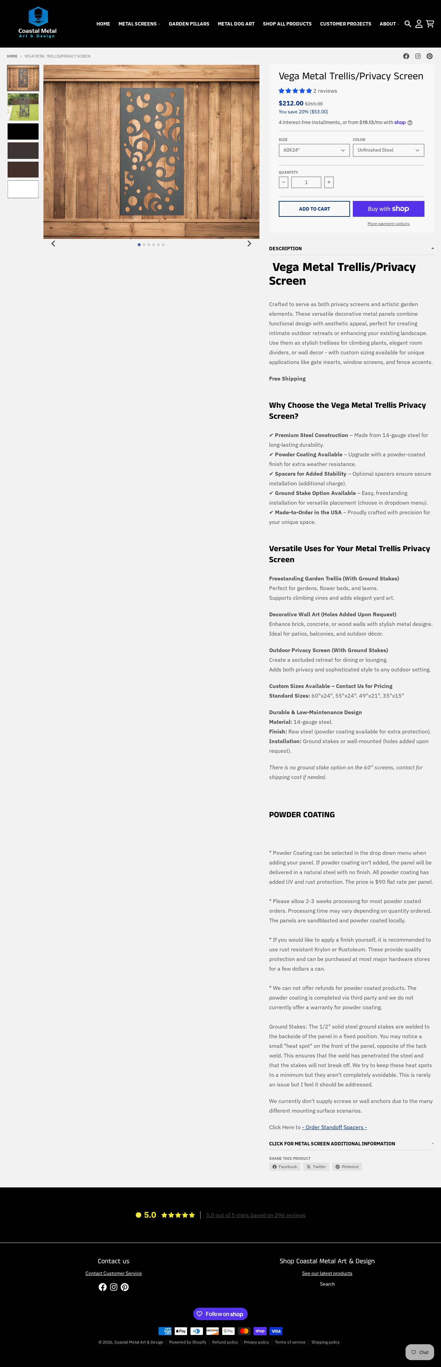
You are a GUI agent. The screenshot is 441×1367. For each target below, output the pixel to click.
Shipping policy (325, 1342)
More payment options (389, 223)
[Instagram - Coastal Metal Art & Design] (417, 56)
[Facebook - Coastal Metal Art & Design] (406, 56)
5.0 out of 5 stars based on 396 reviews (256, 1215)
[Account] (419, 24)
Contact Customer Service (113, 1273)
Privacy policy (256, 1342)
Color (359, 139)
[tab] (139, 244)
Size (283, 139)
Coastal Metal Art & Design (138, 1342)
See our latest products (327, 1273)
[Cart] (430, 24)
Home (12, 56)
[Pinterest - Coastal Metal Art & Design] (429, 56)
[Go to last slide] (54, 244)
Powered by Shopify (187, 1342)
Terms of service (290, 1342)
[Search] (408, 24)
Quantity (288, 172)
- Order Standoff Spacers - (334, 1127)
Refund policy (225, 1342)
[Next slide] (249, 244)
